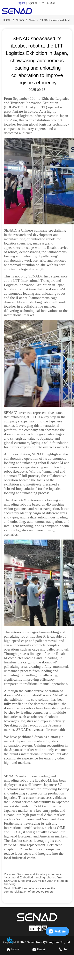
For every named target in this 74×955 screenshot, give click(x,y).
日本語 (51, 3)
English (21, 3)
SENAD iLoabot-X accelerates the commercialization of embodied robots (29, 890)
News (32, 20)
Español (32, 3)
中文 (42, 3)
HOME (7, 20)
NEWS (20, 20)
